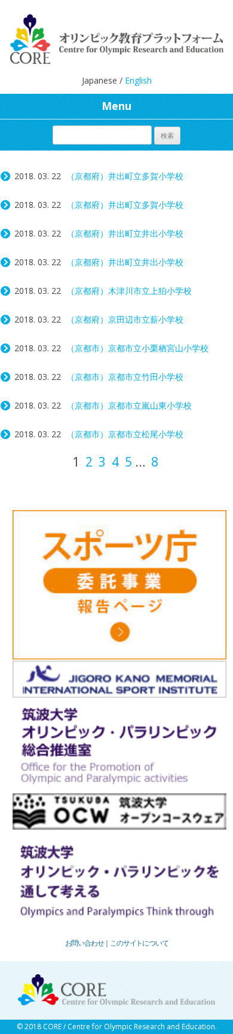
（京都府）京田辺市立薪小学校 (124, 319)
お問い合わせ (84, 943)
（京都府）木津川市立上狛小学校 (129, 290)
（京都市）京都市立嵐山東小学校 (129, 405)
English (138, 80)
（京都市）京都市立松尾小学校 (124, 434)
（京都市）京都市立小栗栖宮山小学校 (137, 348)
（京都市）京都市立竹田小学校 (124, 376)
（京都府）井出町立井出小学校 (124, 233)
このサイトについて (139, 943)
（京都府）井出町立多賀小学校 (124, 176)
